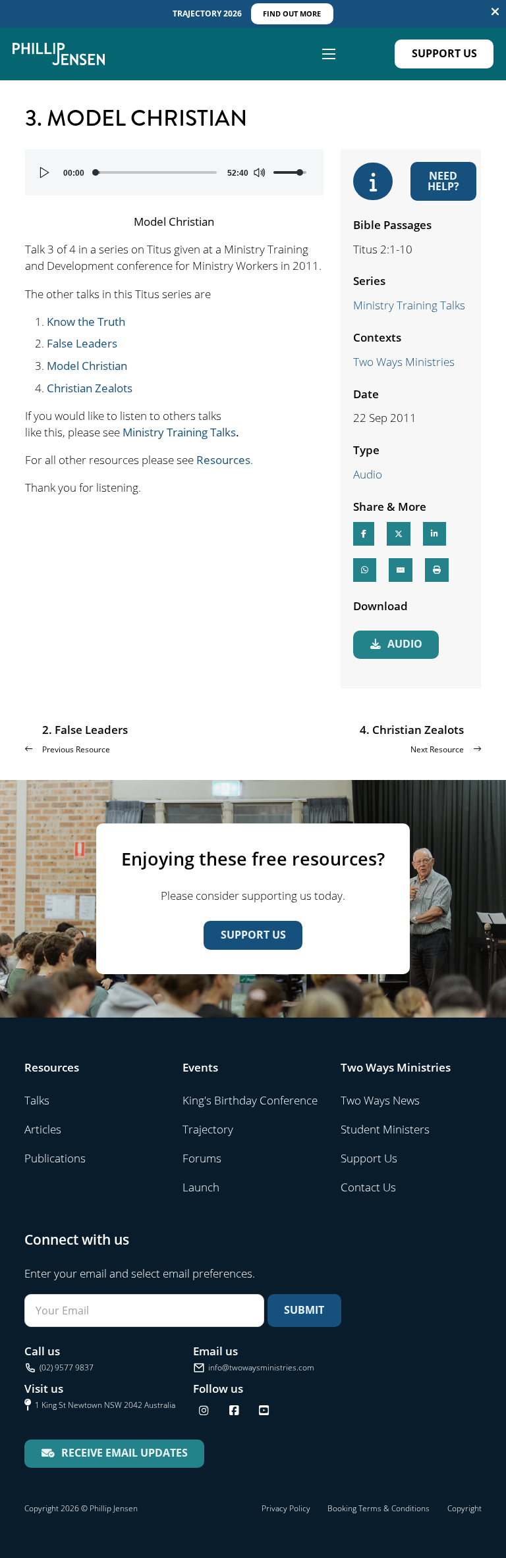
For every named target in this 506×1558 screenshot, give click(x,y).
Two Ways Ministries (404, 361)
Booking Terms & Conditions (378, 1508)
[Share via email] (400, 570)
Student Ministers (385, 1129)
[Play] (44, 172)
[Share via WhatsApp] (364, 570)
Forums (202, 1158)
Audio (367, 474)
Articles (42, 1129)
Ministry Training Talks (179, 432)
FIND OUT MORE (292, 13)
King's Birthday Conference (250, 1100)
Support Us (444, 53)
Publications (55, 1158)
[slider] (156, 172)
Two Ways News (380, 1100)
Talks (36, 1100)
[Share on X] (398, 534)
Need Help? (443, 181)
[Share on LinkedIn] (434, 534)
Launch (201, 1187)
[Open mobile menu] (328, 54)
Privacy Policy (286, 1508)
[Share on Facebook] (363, 534)
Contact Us (368, 1187)
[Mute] (258, 172)
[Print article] (437, 570)
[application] (174, 172)
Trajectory (208, 1129)
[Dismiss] (495, 12)
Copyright (464, 1508)
